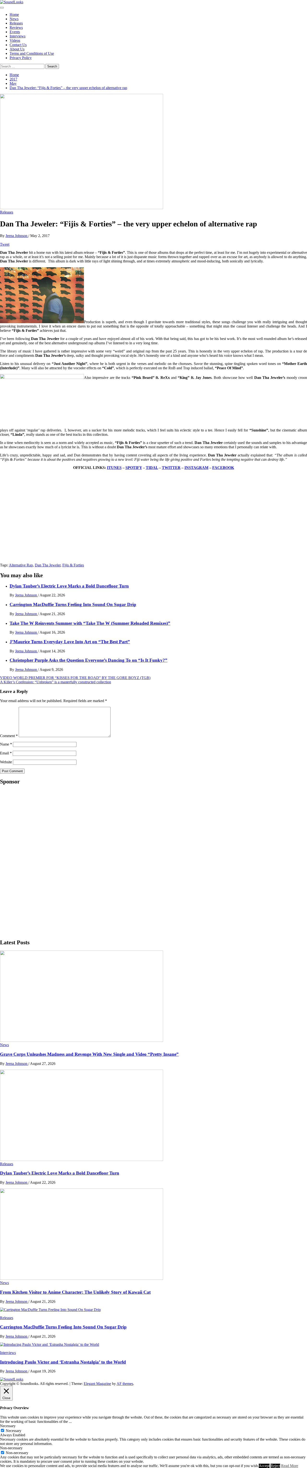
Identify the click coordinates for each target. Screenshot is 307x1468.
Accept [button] (264, 1466)
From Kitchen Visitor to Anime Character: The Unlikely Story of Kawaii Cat (75, 1292)
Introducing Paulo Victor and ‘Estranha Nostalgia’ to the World (63, 1362)
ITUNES (114, 468)
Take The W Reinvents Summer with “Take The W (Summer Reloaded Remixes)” (90, 623)
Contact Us (18, 45)
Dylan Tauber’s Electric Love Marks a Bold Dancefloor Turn (69, 585)
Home (14, 14)
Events (15, 32)
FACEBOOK (223, 468)
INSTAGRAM (196, 468)
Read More (289, 1466)
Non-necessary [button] (11, 1448)
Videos (15, 40)
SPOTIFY (133, 468)
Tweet (4, 244)
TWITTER (171, 468)
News (14, 19)
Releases (16, 23)
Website (6, 762)
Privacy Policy (21, 58)
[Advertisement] (36, 861)
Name (6, 744)
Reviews (16, 27)
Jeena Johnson (17, 236)
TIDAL (152, 468)
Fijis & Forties (73, 565)
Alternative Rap (21, 565)
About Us (17, 49)
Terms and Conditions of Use (32, 53)
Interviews (17, 36)
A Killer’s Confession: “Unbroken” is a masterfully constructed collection (55, 682)
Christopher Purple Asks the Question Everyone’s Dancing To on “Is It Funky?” (88, 660)
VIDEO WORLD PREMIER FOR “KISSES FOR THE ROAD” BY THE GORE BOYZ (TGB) (75, 678)
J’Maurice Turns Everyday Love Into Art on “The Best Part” (70, 641)
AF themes (125, 1384)
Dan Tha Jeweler (47, 565)
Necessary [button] (8, 1426)
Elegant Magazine (97, 1384)
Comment (9, 736)
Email (6, 753)
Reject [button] (275, 1466)
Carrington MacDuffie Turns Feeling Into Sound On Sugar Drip (73, 604)
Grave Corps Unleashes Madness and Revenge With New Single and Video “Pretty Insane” (89, 1054)
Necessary (13, 1431)
